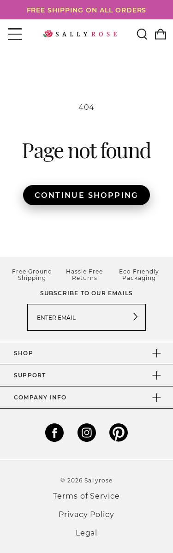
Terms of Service (86, 495)
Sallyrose (98, 480)
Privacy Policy (86, 514)
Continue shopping (86, 195)
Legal (87, 532)
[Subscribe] (135, 317)
